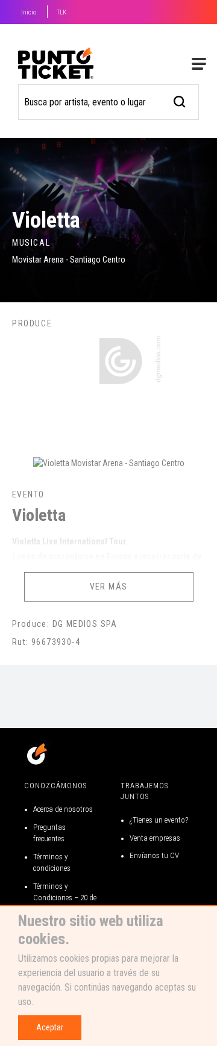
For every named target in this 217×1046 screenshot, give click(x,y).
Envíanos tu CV (154, 855)
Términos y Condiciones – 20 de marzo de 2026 (64, 898)
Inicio (28, 12)
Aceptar (49, 1027)
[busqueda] (180, 100)
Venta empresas (155, 837)
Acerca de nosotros (63, 809)
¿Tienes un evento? (159, 819)
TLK (61, 12)
